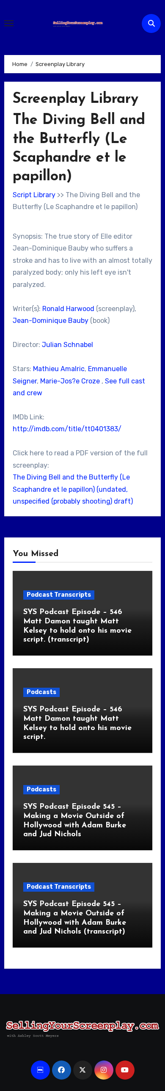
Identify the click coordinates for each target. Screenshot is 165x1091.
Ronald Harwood (68, 309)
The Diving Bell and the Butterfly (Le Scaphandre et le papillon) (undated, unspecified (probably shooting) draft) (73, 489)
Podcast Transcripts (59, 594)
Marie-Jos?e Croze (70, 381)
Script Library (34, 195)
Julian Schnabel (67, 345)
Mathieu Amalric (59, 369)
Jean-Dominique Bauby (50, 321)
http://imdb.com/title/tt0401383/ (67, 429)
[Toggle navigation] (9, 23)
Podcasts (41, 692)
